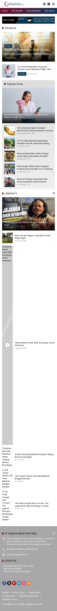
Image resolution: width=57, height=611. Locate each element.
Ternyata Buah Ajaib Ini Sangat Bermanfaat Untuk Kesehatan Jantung (35, 129)
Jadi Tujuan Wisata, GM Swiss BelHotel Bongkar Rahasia (32, 477)
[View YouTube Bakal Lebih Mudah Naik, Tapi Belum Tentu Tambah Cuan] (21, 20)
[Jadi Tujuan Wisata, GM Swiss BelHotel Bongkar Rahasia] (7, 478)
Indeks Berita (34, 592)
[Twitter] (9, 583)
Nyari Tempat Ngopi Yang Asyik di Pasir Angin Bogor (32, 237)
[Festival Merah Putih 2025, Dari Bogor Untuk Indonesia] (7, 345)
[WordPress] (19, 583)
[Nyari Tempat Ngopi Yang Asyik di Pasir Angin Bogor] (7, 238)
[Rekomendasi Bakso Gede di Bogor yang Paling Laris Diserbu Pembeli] (9, 156)
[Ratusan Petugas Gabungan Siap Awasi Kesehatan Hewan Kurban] (9, 181)
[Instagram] (24, 583)
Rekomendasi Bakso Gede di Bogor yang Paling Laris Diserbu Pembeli (33, 154)
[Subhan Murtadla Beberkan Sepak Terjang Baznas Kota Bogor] (7, 457)
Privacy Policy (19, 592)
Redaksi (5, 592)
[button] (44, 4)
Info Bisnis (22, 74)
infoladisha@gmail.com (17, 554)
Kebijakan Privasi (9, 599)
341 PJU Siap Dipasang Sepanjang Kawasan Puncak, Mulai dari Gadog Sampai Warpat (33, 142)
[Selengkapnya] (53, 193)
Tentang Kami (8, 596)
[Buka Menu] (48, 4)
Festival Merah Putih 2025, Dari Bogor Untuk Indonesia (34, 344)
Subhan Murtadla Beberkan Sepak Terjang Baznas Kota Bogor (34, 455)
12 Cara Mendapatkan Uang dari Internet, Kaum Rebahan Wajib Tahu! (34, 68)
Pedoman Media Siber (29, 596)
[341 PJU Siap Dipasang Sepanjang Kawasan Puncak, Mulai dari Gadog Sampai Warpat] (9, 143)
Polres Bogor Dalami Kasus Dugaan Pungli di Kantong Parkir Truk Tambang (34, 167)
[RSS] (29, 583)
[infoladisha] (15, 4)
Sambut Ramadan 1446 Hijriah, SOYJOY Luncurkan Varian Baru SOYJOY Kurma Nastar (27, 52)
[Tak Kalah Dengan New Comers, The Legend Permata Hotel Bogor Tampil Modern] (7, 505)
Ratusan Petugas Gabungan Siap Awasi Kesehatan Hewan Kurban (32, 180)
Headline (8, 46)
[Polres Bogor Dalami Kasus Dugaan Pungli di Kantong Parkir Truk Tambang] (9, 169)
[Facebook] (4, 583)
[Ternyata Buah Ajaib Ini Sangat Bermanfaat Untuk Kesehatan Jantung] (9, 130)
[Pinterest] (14, 583)
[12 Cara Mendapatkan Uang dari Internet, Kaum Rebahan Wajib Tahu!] (8, 71)
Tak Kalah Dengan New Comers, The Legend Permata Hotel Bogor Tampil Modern (31, 504)
